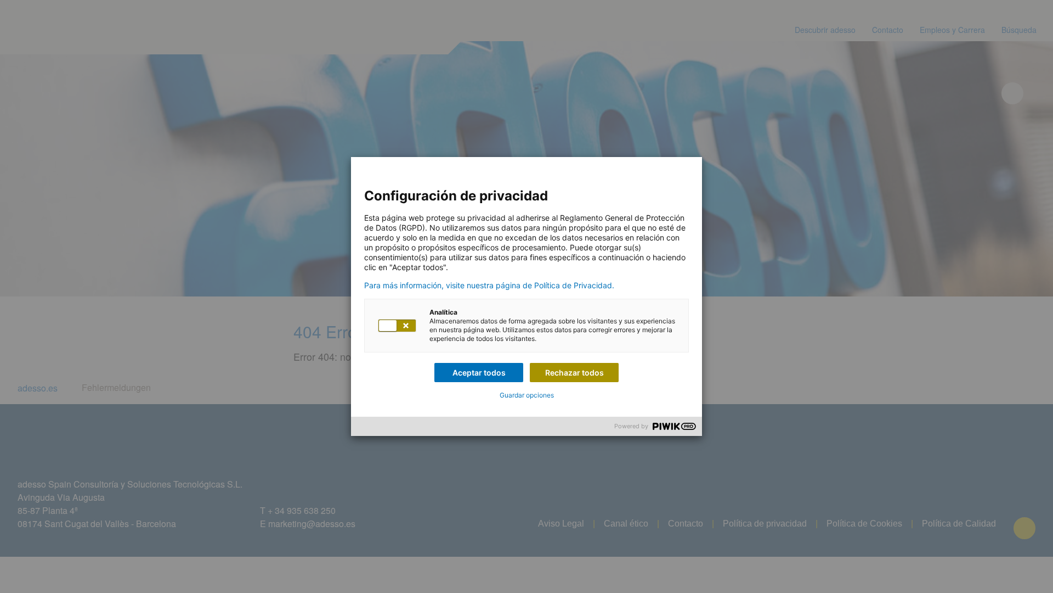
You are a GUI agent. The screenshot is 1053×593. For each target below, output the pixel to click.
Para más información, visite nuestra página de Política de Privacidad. (489, 285)
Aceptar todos (479, 372)
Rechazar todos (574, 372)
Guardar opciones (527, 395)
